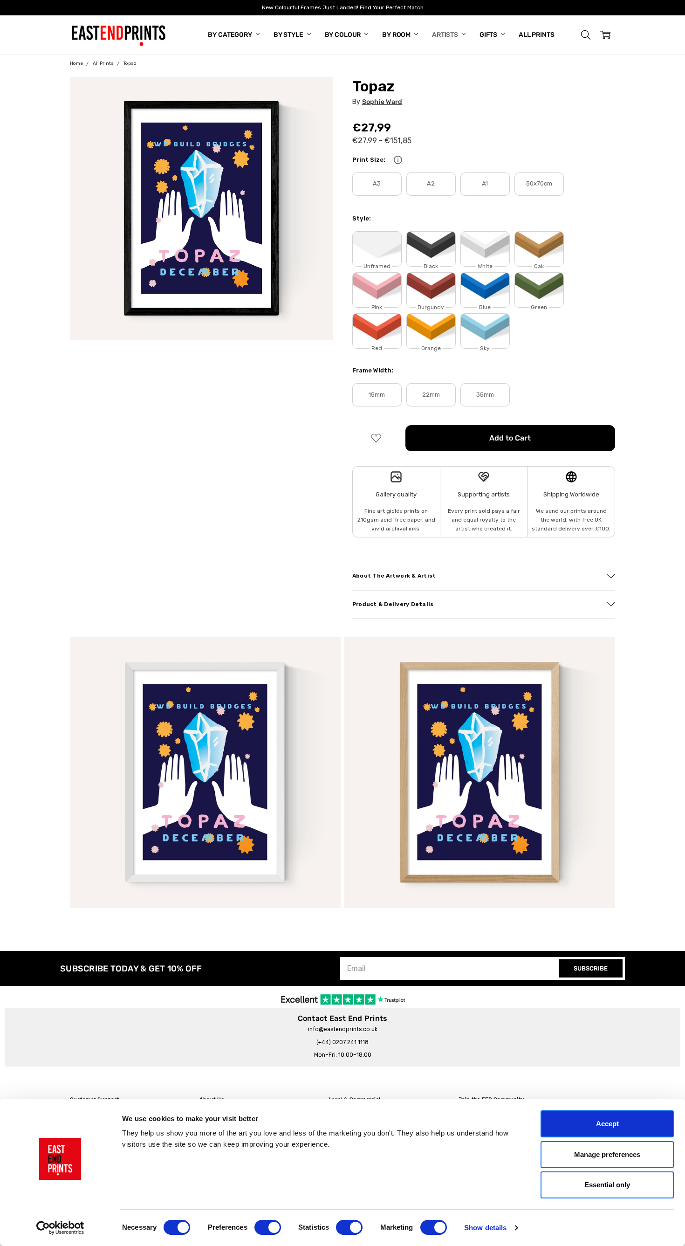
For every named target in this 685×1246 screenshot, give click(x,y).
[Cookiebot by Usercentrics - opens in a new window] (60, 1228)
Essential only (607, 1185)
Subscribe (252, 686)
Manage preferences (607, 1154)
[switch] (267, 1227)
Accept (607, 1124)
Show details (485, 1228)
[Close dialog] (512, 540)
